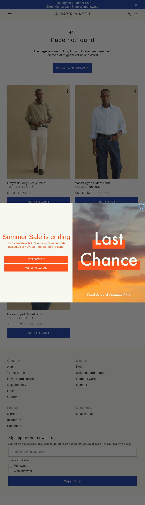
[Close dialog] (141, 206)
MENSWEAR (36, 259)
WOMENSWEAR (36, 268)
